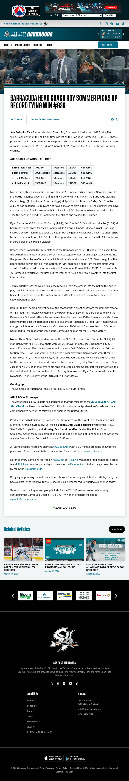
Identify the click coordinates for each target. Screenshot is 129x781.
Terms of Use (76, 768)
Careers (113, 768)
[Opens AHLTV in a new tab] (83, 8)
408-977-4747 (85, 715)
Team (49, 45)
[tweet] (117, 119)
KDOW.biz (58, 460)
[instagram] (106, 24)
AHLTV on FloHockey (38, 732)
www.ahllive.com (93, 451)
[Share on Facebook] (112, 119)
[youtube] (117, 24)
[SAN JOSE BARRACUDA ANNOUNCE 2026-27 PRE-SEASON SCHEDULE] (105, 549)
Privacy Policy (62, 768)
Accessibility (102, 768)
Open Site (109, 15)
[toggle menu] (122, 45)
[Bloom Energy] (25, 595)
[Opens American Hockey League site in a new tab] (26, 11)
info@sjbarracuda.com (90, 709)
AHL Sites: (55, 15)
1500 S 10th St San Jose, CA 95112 (88, 702)
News (30, 717)
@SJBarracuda (33, 469)
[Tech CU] (103, 595)
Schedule (39, 45)
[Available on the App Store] (53, 758)
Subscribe (32, 722)
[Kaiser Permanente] (45, 595)
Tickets (8, 45)
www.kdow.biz (61, 447)
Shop (29, 727)
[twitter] (101, 24)
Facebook (75, 464)
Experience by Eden (64, 772)
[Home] (28, 34)
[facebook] (112, 24)
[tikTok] (123, 24)
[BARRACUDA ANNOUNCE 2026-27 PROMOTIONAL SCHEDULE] (64, 549)
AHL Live (73, 460)
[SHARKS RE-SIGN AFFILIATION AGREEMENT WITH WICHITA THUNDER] (23, 549)
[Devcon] (84, 595)
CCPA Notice (89, 768)
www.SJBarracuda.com (23, 499)
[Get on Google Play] (75, 758)
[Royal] (64, 595)
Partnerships (22, 45)
